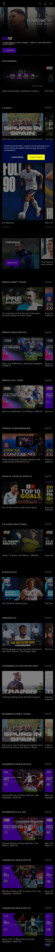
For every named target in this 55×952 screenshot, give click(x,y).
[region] (27, 151)
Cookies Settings (17, 157)
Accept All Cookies (36, 157)
